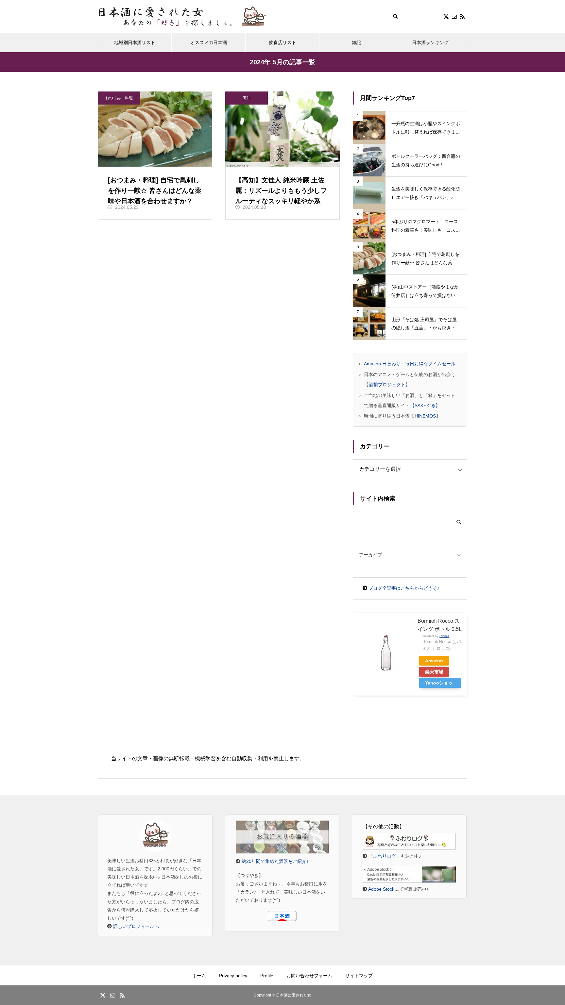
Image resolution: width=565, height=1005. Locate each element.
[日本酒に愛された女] (182, 16)
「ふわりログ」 (384, 856)
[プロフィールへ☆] (155, 850)
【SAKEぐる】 (425, 405)
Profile (266, 975)
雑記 (356, 42)
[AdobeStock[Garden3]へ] (409, 880)
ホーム (199, 975)
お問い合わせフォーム (309, 975)
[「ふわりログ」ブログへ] (409, 847)
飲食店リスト (282, 42)
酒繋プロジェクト (387, 384)
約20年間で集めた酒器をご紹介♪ (275, 861)
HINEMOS (425, 416)
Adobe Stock (381, 889)
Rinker (444, 636)
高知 (246, 98)
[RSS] (462, 16)
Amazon (434, 660)
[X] (446, 16)
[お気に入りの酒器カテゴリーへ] (282, 851)
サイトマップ (359, 975)
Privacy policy (233, 975)
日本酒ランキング (430, 42)
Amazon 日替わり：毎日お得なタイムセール (409, 363)
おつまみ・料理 (119, 98)
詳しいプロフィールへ (136, 926)
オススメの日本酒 (208, 42)
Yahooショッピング (439, 684)
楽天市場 (434, 671)
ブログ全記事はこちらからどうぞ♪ (403, 588)
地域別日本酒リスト (134, 42)
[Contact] (454, 16)
